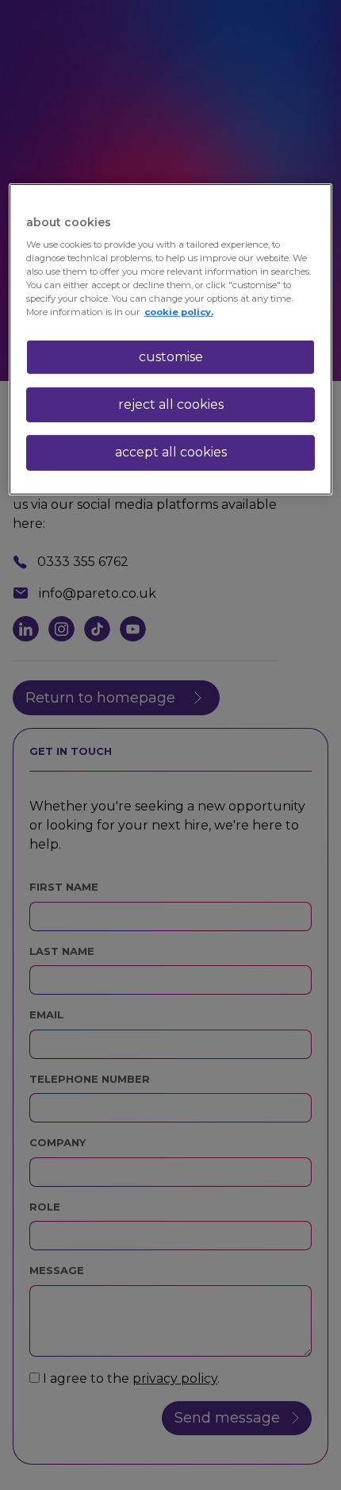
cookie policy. (178, 312)
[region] (171, 339)
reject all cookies (171, 404)
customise (171, 356)
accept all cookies (171, 452)
